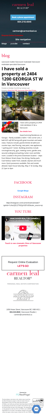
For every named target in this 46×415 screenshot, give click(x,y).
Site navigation (23, 39)
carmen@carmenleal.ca (25, 31)
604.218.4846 (24, 21)
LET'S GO (23, 265)
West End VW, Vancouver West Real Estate (22, 90)
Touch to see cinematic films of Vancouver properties (23, 244)
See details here (26, 131)
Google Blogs (23, 191)
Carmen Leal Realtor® (23, 6)
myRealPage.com (23, 394)
